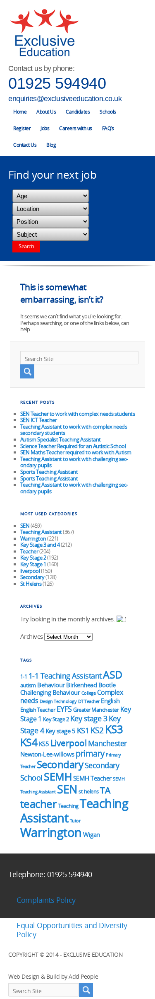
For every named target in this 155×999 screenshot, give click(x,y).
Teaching (68, 806)
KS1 (83, 730)
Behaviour (51, 685)
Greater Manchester (96, 709)
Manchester (107, 743)
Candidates (78, 111)
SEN (25, 525)
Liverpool (68, 743)
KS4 (29, 742)
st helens (89, 791)
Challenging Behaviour (50, 692)
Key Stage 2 (33, 557)
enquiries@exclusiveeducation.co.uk (65, 99)
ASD (112, 674)
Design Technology (58, 701)
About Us (46, 111)
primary (90, 753)
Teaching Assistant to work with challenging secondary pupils (74, 462)
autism (28, 685)
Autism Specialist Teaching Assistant (60, 439)
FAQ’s (108, 128)
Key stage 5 (60, 731)
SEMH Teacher (92, 778)
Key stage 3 (88, 718)
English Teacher (37, 709)
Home (19, 111)
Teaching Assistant (41, 532)
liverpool (30, 571)
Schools (108, 111)
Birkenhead (81, 685)
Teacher (29, 551)
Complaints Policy (46, 900)
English (110, 700)
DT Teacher (89, 701)
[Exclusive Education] (44, 33)
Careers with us (75, 128)
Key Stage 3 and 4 (40, 544)
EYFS (64, 709)
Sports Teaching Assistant (49, 471)
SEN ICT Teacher (38, 420)
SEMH (58, 776)
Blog (51, 144)
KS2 (97, 730)
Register (22, 128)
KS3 (114, 729)
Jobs (45, 128)
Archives (31, 636)
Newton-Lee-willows (47, 754)
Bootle (107, 685)
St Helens (31, 583)
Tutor (75, 821)
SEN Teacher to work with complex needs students (77, 413)
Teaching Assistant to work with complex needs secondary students (73, 430)
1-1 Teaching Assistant (65, 676)
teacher (38, 803)
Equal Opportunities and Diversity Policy (72, 929)
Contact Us (24, 144)
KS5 (44, 744)
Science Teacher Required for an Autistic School (73, 446)
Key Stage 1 (33, 564)
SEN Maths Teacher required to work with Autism (75, 452)
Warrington (33, 538)
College (88, 693)
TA (105, 790)
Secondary (32, 577)
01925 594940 (57, 83)
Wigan (91, 834)
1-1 (23, 676)
